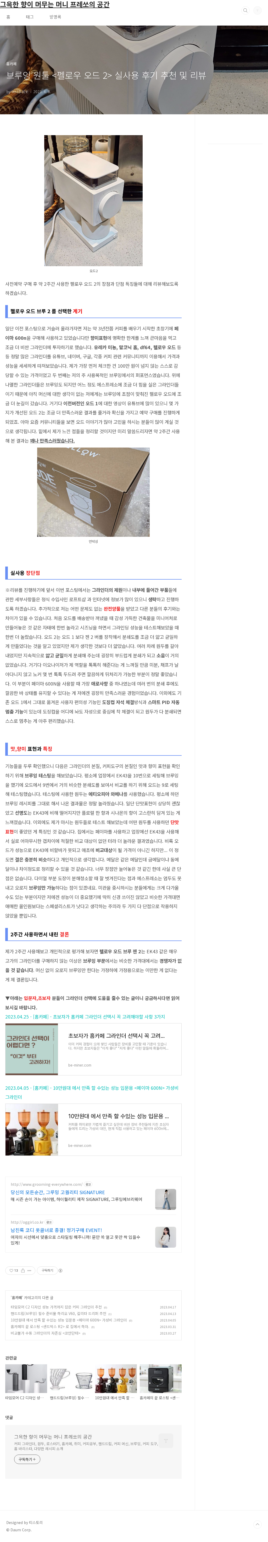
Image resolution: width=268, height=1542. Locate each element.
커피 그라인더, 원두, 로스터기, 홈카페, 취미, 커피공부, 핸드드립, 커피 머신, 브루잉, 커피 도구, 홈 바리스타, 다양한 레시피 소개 (86, 1446)
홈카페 (17, 1297)
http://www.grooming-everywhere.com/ (47, 1184)
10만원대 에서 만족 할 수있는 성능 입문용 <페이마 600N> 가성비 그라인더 (69, 1320)
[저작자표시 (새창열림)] (60, 1271)
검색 (245, 10)
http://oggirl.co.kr (27, 1222)
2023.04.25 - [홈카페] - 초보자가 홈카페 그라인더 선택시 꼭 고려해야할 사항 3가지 (85, 1016)
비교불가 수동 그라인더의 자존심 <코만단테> (45, 1333)
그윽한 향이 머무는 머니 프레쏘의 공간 (53, 1436)
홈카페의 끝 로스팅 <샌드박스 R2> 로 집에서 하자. (50, 1326)
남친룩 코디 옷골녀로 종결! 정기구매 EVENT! (56, 1230)
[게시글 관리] (29, 1271)
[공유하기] (23, 1271)
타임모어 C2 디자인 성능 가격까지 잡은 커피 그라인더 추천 (56, 1306)
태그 (30, 17)
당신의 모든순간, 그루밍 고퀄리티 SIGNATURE (58, 1192)
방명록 (55, 17)
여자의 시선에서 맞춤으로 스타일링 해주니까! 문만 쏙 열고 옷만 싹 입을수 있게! (75, 1240)
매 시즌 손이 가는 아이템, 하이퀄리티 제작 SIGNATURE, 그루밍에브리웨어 (76, 1199)
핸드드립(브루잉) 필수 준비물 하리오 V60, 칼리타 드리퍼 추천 (58, 1313)
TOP (257, 1524)
